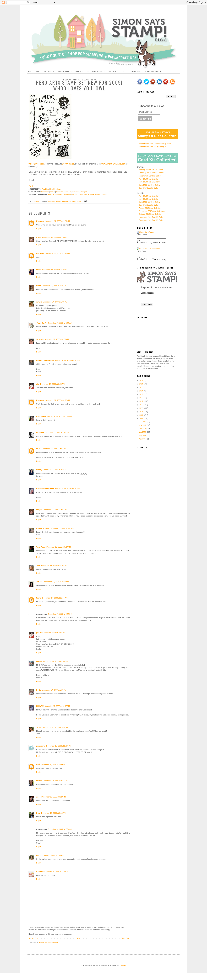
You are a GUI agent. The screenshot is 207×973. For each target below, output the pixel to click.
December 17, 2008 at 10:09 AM (56, 582)
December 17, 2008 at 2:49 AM (54, 270)
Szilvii (38, 598)
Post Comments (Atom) (48, 943)
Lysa (38, 813)
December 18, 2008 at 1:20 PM (58, 746)
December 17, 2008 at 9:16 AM (62, 528)
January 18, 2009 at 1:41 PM (56, 871)
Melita (38, 270)
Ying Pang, (40, 547)
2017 (141, 387)
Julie (38, 565)
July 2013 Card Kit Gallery (149, 188)
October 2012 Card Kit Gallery (151, 214)
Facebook (45, 192)
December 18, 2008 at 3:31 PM (53, 764)
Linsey (39, 470)
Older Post (125, 938)
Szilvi (38, 286)
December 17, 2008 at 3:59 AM (60, 323)
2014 (141, 398)
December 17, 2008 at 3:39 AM (55, 302)
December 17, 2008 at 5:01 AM (67, 360)
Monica (39, 661)
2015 (141, 394)
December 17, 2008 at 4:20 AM (56, 339)
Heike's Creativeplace (45, 360)
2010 (141, 412)
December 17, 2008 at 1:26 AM (57, 221)
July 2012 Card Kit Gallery (149, 205)
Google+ (84, 192)
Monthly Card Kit (65, 71)
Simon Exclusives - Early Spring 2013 (153, 147)
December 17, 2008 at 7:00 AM (59, 416)
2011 (141, 408)
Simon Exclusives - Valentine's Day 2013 (155, 144)
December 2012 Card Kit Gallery (151, 220)
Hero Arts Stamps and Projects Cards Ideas (64, 201)
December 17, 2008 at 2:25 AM (54, 237)
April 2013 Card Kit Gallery (149, 179)
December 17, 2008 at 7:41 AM (57, 433)
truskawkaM (41, 416)
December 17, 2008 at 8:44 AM (55, 470)
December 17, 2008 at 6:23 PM (54, 690)
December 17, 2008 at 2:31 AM (57, 253)
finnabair (40, 433)
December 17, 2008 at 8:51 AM (67, 488)
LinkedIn (68, 192)
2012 (141, 405)
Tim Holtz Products (116, 71)
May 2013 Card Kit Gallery (149, 182)
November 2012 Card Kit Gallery (151, 217)
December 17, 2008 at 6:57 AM (57, 400)
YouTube (59, 192)
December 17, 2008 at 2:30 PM (55, 661)
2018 (141, 384)
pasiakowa (40, 746)
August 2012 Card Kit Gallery (150, 208)
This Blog (45, 189)
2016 (141, 391)
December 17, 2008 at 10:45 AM (54, 598)
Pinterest (75, 192)
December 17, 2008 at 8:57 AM (55, 510)
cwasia (39, 302)
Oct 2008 (143, 428)
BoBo (38, 690)
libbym (39, 510)
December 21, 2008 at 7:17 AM (52, 855)
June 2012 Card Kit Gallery (149, 202)
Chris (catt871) (42, 528)
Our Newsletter (55, 189)
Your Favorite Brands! (96, 71)
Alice (38, 797)
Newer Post (33, 938)
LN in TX (40, 706)
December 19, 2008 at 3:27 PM (53, 797)
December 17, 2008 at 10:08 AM (53, 565)
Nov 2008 (143, 425)
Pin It (30, 186)
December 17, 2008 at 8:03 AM (54, 449)
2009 (141, 415)
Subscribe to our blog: (151, 106)
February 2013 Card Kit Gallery (151, 173)
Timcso (39, 582)
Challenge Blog (134, 71)
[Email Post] (85, 201)
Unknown (40, 221)
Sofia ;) (39, 727)
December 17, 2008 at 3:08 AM (54, 286)
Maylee (39, 781)
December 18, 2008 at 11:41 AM (55, 727)
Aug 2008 (143, 435)
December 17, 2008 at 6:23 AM (52, 384)
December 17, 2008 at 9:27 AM (58, 547)
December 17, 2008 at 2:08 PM (52, 633)
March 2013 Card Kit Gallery (150, 176)
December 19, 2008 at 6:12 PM (53, 813)
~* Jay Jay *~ (41, 323)
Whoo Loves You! (36, 164)
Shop (38, 71)
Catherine (40, 871)
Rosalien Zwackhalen (45, 488)
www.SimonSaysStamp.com (113, 164)
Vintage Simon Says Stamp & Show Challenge (89, 194)
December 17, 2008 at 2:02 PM (60, 614)
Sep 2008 (143, 432)
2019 (141, 380)
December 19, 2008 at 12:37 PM (55, 781)
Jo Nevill (40, 339)
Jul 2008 (142, 439)
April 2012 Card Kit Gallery (149, 196)
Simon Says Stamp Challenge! (59, 194)
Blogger (123, 965)
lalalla (38, 449)
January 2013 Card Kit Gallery (151, 170)
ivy (37, 855)
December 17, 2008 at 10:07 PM (57, 706)
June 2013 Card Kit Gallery (149, 185)
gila (37, 384)
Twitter (52, 192)
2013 (141, 401)
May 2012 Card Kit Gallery (149, 199)
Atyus (38, 237)
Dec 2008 (143, 422)
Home (30, 71)
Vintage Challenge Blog (154, 71)
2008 (141, 418)
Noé (38, 764)
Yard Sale (79, 71)
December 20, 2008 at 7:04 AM (60, 829)
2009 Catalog (68, 164)
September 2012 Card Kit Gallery (152, 211)
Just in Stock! (49, 71)
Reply (38, 229)
